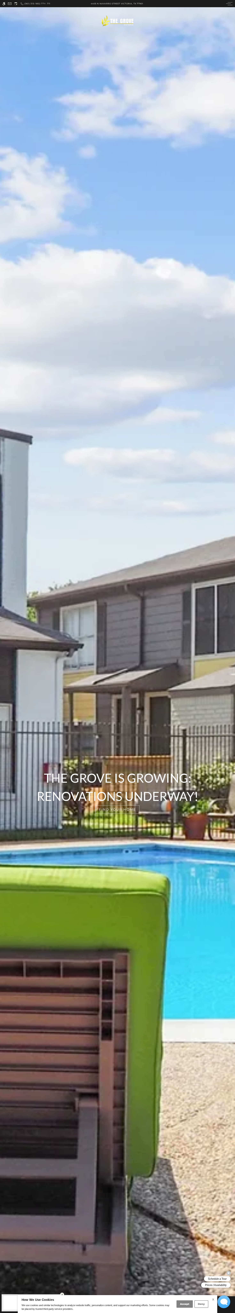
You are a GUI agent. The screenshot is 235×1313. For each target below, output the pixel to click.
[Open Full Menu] (228, 3)
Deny (201, 1303)
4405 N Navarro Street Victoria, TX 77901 (117, 3)
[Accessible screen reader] (4, 3)
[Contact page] (10, 3)
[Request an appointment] (16, 3)
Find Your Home (117, 809)
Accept (184, 1303)
